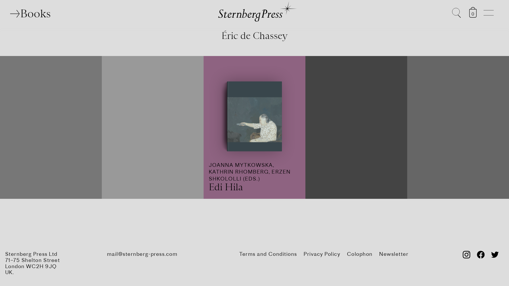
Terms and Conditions (268, 254)
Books (35, 13)
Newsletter (393, 254)
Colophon (360, 254)
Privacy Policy (322, 254)
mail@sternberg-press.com (142, 254)
